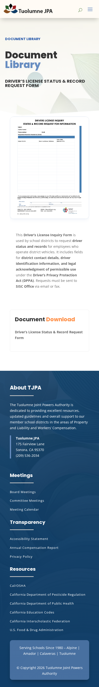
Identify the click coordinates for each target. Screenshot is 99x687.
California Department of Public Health (42, 603)
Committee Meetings (27, 500)
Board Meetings (23, 492)
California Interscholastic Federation (40, 621)
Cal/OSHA (18, 585)
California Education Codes (32, 612)
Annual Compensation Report (34, 547)
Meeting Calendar (24, 509)
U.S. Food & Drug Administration (36, 630)
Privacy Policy (21, 556)
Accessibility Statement (29, 539)
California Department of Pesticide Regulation (48, 594)
